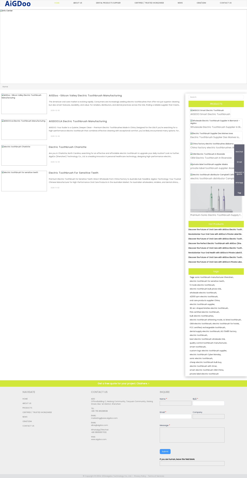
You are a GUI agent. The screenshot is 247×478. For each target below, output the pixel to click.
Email (163, 412)
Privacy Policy (140, 476)
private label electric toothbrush (204, 374)
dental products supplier (108, 3)
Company (197, 412)
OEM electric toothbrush (201, 323)
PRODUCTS (27, 408)
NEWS (180, 3)
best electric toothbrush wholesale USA (207, 339)
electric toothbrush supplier (202, 304)
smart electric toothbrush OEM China (206, 370)
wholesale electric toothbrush (203, 292)
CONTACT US (226, 3)
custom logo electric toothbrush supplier (208, 350)
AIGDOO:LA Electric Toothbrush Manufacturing (78, 121)
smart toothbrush (198, 346)
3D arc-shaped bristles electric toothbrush (209, 308)
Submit (165, 451)
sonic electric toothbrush (201, 358)
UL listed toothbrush (232, 319)
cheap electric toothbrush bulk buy (205, 362)
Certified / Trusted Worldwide (149, 3)
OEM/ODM (201, 3)
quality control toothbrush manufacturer (208, 343)
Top (239, 193)
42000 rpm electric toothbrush (204, 296)
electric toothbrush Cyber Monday (205, 354)
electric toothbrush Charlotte (67, 147)
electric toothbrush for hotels (226, 323)
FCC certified (196, 327)
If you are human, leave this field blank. (177, 459)
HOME (25, 399)
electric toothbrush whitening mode (206, 319)
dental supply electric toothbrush (205, 331)
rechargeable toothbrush (213, 327)
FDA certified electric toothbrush (204, 312)
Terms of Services (156, 476)
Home (56, 3)
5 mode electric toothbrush (202, 285)
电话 (195, 399)
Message (165, 425)
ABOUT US (77, 3)
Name (163, 399)
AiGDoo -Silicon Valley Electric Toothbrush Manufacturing (85, 95)
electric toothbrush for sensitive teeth (73, 172)
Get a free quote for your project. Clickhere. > (123, 383)
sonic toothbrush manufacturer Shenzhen (214, 277)
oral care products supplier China (205, 300)
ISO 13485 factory (228, 331)
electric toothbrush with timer (203, 366)
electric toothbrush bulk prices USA (205, 289)
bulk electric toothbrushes (201, 316)
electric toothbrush (198, 335)
